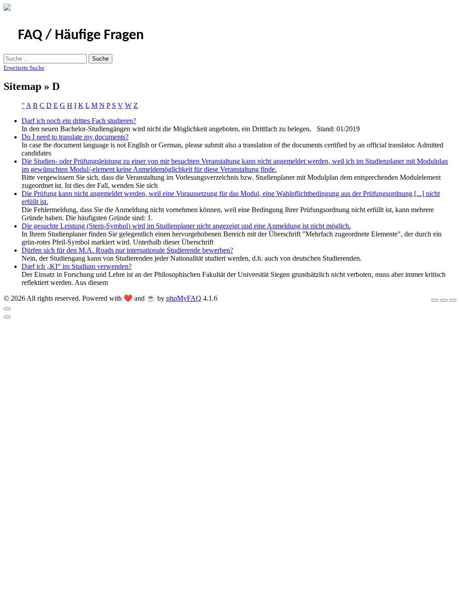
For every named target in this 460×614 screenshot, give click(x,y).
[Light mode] (434, 300)
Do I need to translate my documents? (75, 137)
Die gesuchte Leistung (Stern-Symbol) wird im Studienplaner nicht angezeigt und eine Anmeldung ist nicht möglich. (186, 226)
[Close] (7, 308)
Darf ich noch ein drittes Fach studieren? (79, 121)
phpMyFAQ (183, 298)
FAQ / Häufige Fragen (81, 35)
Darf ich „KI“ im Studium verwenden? (77, 266)
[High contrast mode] (452, 300)
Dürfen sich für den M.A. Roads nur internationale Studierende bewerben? (127, 250)
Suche (100, 58)
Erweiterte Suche (24, 67)
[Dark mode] (443, 300)
